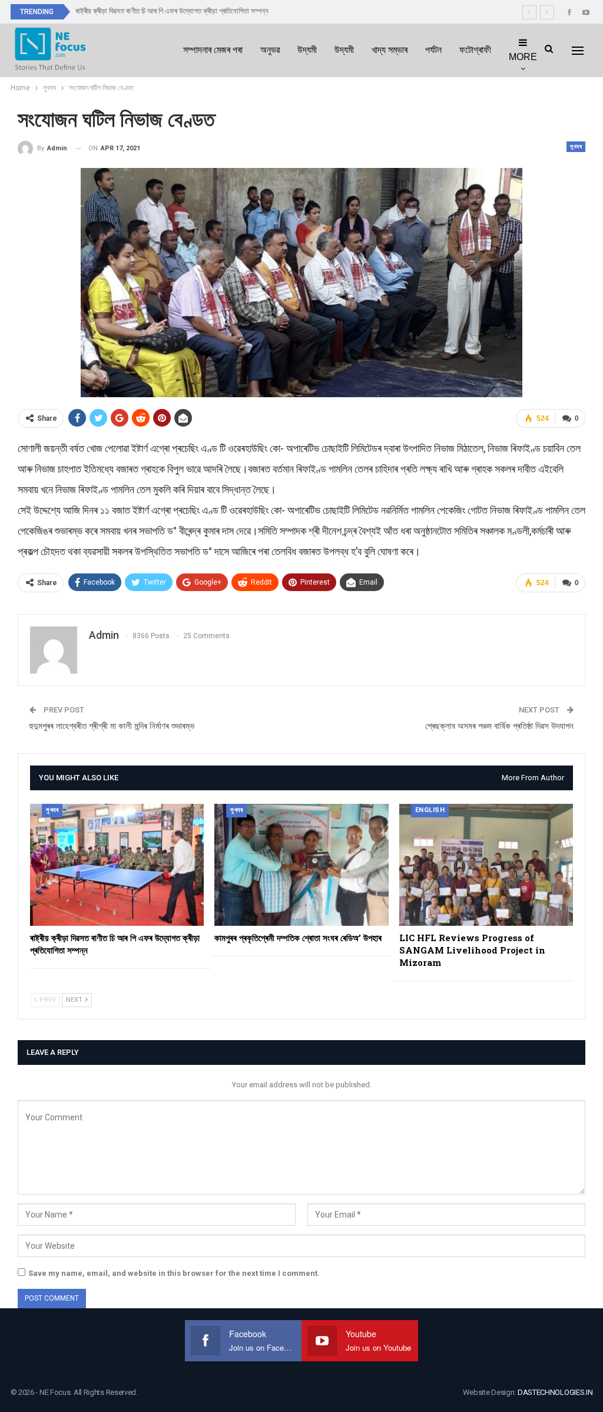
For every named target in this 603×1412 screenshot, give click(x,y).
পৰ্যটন (433, 50)
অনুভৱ (270, 50)
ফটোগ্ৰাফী (475, 50)
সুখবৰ (576, 146)
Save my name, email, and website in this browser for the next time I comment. (174, 1273)
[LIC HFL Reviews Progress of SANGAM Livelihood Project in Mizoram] (486, 865)
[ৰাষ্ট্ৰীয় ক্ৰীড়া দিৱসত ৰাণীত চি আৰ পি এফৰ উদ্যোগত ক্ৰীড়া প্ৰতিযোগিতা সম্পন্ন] (117, 865)
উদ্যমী (307, 50)
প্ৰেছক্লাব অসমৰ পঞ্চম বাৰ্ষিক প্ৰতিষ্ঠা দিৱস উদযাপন (499, 726)
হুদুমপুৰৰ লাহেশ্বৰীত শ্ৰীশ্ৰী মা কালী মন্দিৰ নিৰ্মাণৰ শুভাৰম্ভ (111, 726)
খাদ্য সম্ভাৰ (389, 50)
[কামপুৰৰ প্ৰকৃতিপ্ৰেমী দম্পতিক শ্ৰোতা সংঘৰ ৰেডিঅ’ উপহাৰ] (301, 865)
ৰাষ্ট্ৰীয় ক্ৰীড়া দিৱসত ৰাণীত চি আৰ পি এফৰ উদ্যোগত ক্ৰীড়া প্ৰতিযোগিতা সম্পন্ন (172, 10)
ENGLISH (430, 810)
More (523, 57)
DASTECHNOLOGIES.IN (555, 1392)
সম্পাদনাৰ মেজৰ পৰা (213, 50)
